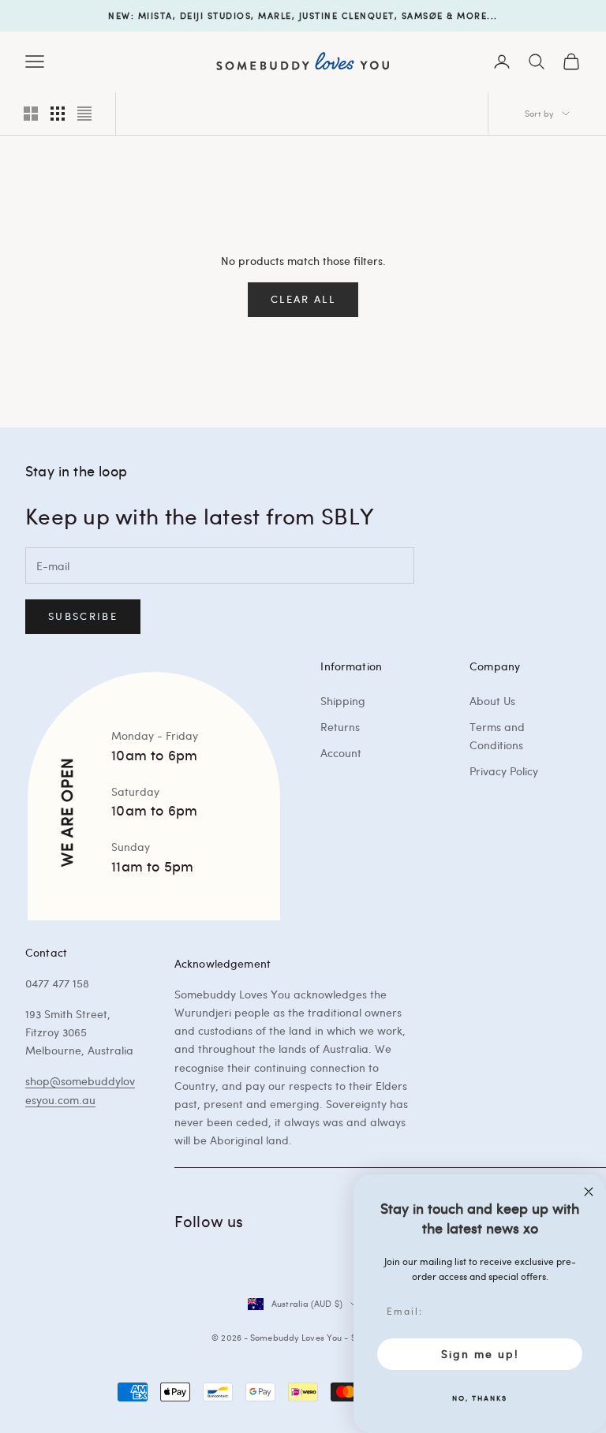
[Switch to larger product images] (31, 113)
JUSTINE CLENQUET (347, 15)
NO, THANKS (479, 1397)
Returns (340, 726)
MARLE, (276, 15)
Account (340, 752)
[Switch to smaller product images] (57, 113)
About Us (492, 700)
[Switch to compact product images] (84, 113)
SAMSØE (422, 15)
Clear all (303, 299)
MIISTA (155, 15)
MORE (472, 15)
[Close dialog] (588, 1191)
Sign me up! (480, 1353)
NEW (119, 15)
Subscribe (83, 616)
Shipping (342, 700)
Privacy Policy (503, 770)
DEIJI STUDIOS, (217, 15)
